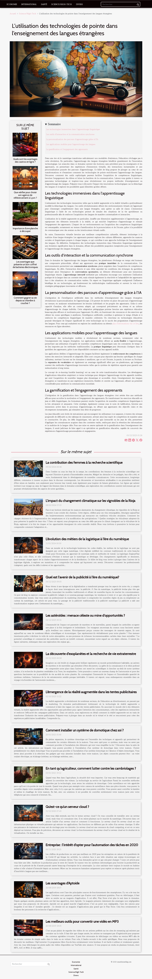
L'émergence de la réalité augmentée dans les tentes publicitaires (91, 692)
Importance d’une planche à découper (25, 230)
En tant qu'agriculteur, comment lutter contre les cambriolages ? (91, 768)
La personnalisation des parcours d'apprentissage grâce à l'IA (72, 139)
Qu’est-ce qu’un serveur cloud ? (67, 807)
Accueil (13, 13)
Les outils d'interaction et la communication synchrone (70, 134)
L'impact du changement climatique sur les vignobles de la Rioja (90, 501)
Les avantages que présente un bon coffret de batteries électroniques (25, 264)
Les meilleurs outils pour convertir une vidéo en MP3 (82, 921)
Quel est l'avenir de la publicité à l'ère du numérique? (82, 577)
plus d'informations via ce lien (126, 323)
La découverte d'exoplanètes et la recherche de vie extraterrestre (91, 654)
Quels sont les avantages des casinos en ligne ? (25, 160)
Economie (12, 4)
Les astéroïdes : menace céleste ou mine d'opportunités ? (85, 615)
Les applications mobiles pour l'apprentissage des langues (70, 144)
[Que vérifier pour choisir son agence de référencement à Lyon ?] (25, 177)
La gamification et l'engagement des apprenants (67, 149)
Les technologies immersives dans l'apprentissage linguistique (73, 129)
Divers (79, 4)
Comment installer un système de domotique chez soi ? (85, 730)
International (29, 4)
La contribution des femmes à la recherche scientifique (84, 462)
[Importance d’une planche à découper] (25, 213)
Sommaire (54, 124)
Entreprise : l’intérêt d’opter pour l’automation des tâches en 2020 (92, 845)
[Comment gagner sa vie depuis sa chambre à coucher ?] (25, 283)
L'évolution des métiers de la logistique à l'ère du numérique (87, 539)
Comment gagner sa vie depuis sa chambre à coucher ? (25, 300)
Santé (44, 4)
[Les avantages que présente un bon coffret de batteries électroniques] (25, 246)
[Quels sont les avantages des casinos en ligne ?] (25, 144)
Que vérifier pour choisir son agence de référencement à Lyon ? (25, 195)
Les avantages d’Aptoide (62, 883)
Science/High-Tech (61, 4)
